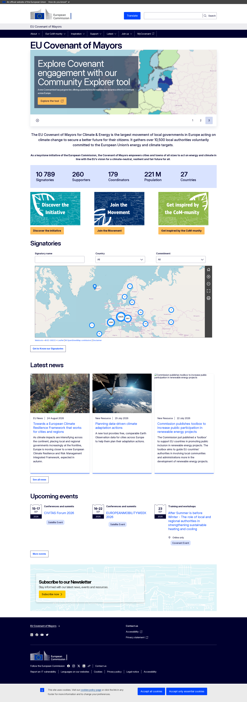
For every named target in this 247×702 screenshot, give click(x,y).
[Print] (208, 298)
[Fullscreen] (208, 291)
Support (94, 33)
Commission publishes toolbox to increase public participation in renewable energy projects (181, 428)
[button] (121, 317)
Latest (110, 33)
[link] (95, 287)
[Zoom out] (208, 283)
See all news (39, 479)
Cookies (98, 671)
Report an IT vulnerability (43, 671)
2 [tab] (200, 120)
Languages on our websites (75, 671)
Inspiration (76, 33)
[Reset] (208, 269)
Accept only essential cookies (186, 691)
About (33, 33)
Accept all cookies (151, 691)
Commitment (163, 253)
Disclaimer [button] (97, 340)
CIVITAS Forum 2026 (59, 513)
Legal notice (132, 671)
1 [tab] (192, 120)
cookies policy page (91, 689)
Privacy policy (114, 671)
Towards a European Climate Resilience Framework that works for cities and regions (57, 428)
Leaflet (61, 340)
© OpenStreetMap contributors (78, 340)
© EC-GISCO (50, 340)
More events (39, 554)
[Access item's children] (39, 34)
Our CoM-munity (53, 33)
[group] (120, 301)
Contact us (100, 666)
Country (100, 253)
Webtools (39, 340)
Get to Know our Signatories (48, 348)
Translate (132, 15)
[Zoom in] (208, 276)
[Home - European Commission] (53, 14)
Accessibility (150, 671)
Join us (125, 33)
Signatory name (43, 253)
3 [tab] (209, 120)
